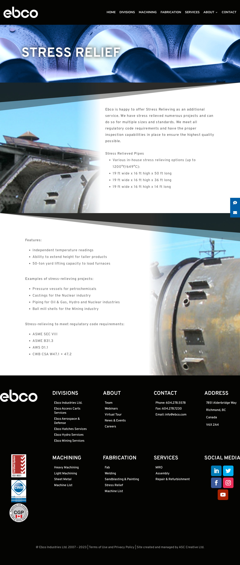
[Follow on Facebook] (216, 483)
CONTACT (229, 12)
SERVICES (192, 12)
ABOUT (208, 12)
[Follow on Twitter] (228, 471)
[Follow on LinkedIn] (216, 471)
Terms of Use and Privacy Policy (111, 547)
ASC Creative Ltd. (191, 547)
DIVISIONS (127, 12)
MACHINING (148, 12)
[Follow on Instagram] (228, 483)
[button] (235, 203)
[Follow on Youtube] (223, 494)
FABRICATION (171, 12)
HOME (111, 12)
